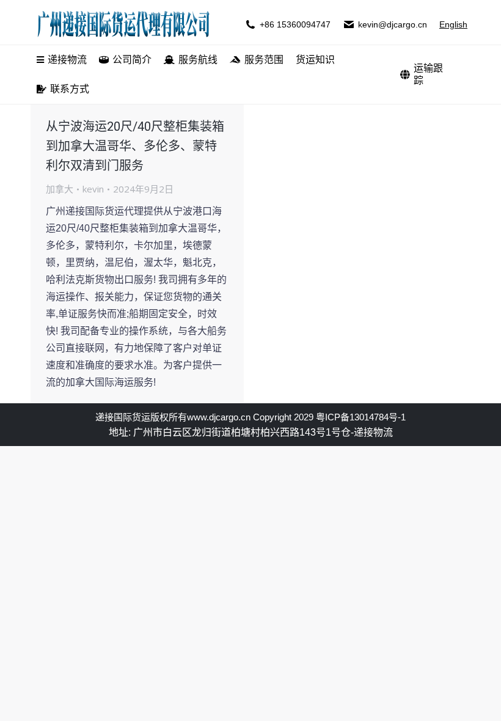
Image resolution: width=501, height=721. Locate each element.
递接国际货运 (122, 417)
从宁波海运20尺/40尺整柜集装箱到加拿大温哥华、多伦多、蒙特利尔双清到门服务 (135, 146)
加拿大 (59, 189)
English (453, 24)
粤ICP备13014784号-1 (361, 417)
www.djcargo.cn (218, 417)
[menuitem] (61, 59)
